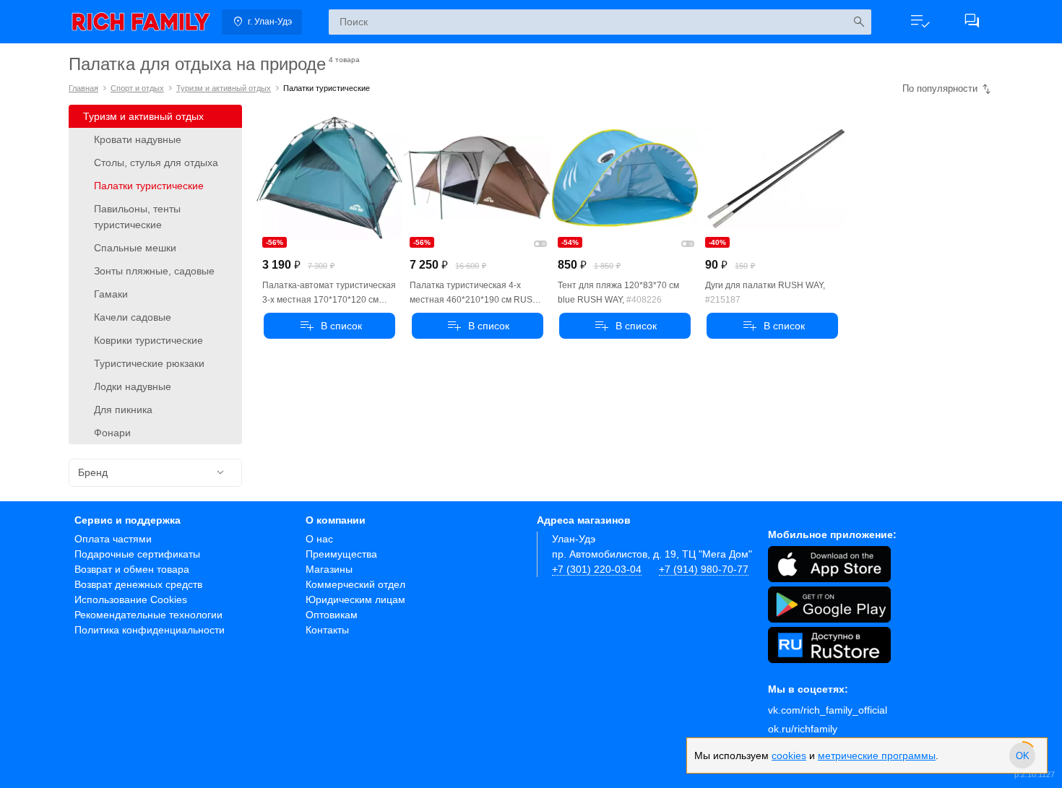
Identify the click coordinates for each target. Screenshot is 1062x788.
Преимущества (341, 554)
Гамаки (111, 294)
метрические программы (877, 755)
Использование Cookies (130, 599)
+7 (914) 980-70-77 (703, 569)
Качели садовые (132, 317)
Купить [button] (329, 326)
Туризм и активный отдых (223, 88)
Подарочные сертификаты (137, 554)
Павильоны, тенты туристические (137, 216)
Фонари (112, 432)
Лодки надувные (132, 386)
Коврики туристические (148, 340)
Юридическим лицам (355, 599)
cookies (789, 755)
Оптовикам (332, 614)
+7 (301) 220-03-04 (597, 569)
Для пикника (123, 409)
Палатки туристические (149, 185)
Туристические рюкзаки (149, 363)
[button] (919, 21)
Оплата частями (113, 539)
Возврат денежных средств (138, 584)
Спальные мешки (135, 248)
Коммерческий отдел (355, 584)
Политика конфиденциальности (149, 630)
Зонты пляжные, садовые (154, 271)
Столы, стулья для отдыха (156, 162)
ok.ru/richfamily (802, 729)
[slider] (1022, 755)
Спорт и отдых (137, 88)
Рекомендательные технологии (148, 614)
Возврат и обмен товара (131, 569)
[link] (141, 21)
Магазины (329, 569)
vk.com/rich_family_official (827, 710)
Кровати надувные (137, 139)
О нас (319, 539)
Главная (83, 88)
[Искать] (858, 22)
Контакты (327, 630)
